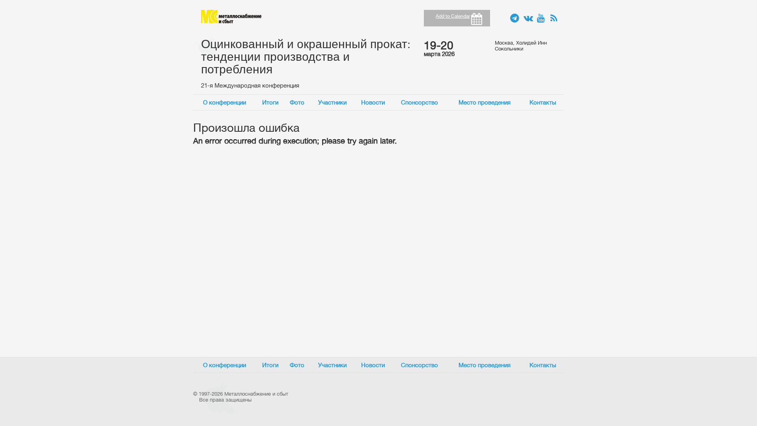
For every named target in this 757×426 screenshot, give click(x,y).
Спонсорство (419, 102)
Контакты (543, 102)
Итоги (270, 102)
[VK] (528, 18)
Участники (332, 102)
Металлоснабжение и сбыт (231, 16)
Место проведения (485, 102)
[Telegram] (515, 18)
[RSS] (555, 18)
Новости (373, 102)
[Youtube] (541, 18)
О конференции (224, 102)
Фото (297, 102)
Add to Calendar (453, 16)
